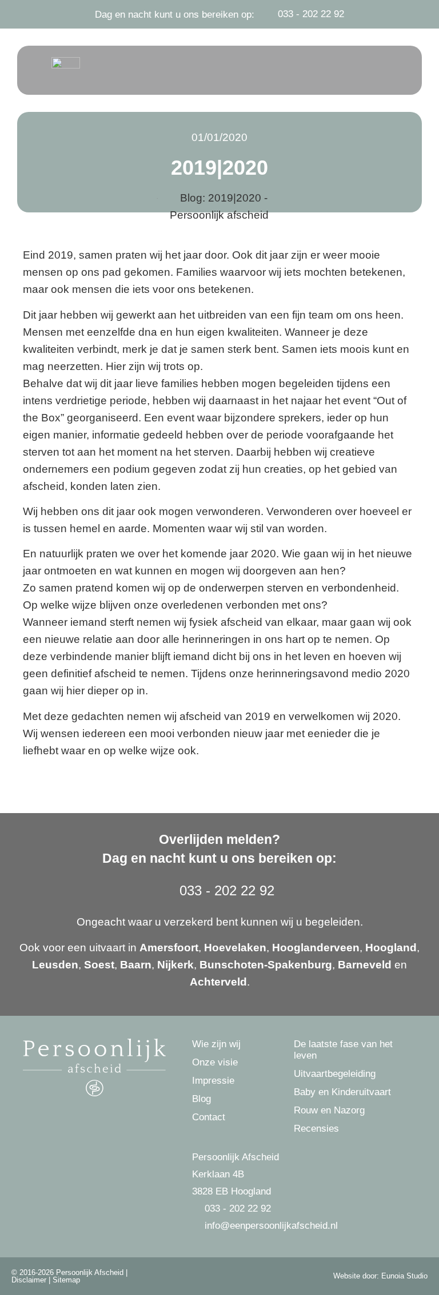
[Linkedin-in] (233, 1276)
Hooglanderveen (316, 948)
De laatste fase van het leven (343, 1050)
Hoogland (391, 948)
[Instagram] (219, 1276)
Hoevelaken (235, 948)
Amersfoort (168, 948)
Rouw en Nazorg (329, 1110)
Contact (208, 1117)
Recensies (316, 1128)
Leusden (55, 965)
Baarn (135, 965)
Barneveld (365, 965)
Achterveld (218, 982)
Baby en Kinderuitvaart (342, 1092)
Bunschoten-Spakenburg (265, 965)
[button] (380, 70)
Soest (99, 965)
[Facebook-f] (206, 1276)
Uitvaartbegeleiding (335, 1073)
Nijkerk (175, 965)
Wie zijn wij (216, 1044)
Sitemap (66, 1280)
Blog (201, 1098)
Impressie (213, 1080)
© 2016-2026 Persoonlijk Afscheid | (69, 1272)
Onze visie (215, 1062)
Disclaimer (28, 1280)
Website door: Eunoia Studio (380, 1276)
